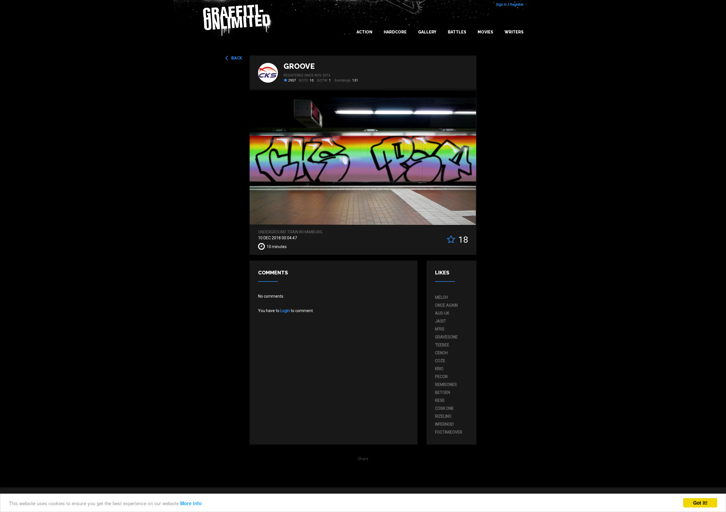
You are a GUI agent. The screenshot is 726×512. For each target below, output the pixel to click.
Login (285, 310)
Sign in (501, 4)
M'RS (439, 329)
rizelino (443, 416)
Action (364, 32)
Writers (514, 32)
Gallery (427, 32)
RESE (440, 400)
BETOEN (442, 392)
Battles (457, 32)
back (236, 58)
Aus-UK (442, 313)
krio (439, 368)
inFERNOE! (444, 424)
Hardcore (395, 32)
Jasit (440, 321)
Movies (485, 32)
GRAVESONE (446, 337)
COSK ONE (444, 408)
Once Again (446, 305)
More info (191, 503)
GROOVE (299, 66)
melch (441, 297)
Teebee (442, 345)
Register (517, 4)
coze (440, 361)
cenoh (441, 353)
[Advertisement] (703, 400)
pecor (441, 376)
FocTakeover (448, 432)
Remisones (446, 384)
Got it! (700, 502)
